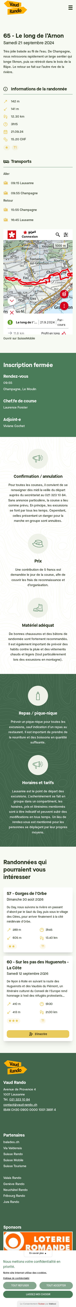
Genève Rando (13, 1184)
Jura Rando (11, 1202)
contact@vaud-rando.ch (20, 1105)
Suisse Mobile (13, 1160)
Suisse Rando (13, 1154)
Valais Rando (12, 1178)
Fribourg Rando (14, 1196)
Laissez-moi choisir (38, 1294)
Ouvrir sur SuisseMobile (19, 338)
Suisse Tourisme (14, 1166)
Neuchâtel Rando (15, 1190)
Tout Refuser (20, 1285)
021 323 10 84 (19, 1099)
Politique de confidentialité (16, 1278)
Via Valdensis (12, 1148)
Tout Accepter (56, 1285)
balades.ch (11, 1142)
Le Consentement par (38, 1304)
